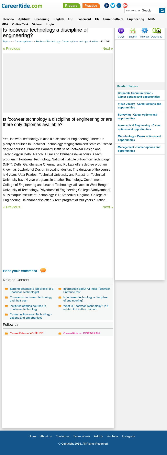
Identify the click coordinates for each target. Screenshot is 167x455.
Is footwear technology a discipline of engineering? (85, 299)
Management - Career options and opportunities (139, 149)
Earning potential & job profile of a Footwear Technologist (31, 290)
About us (46, 436)
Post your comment (20, 271)
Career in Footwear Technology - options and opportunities (31, 316)
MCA (151, 19)
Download (156, 36)
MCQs (121, 36)
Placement (84, 19)
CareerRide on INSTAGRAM (81, 333)
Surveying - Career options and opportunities (137, 116)
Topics (6, 41)
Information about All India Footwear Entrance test (86, 290)
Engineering (135, 19)
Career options (23, 41)
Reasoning (41, 19)
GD (70, 19)
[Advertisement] (58, 83)
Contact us (62, 436)
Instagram (128, 436)
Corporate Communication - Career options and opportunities (139, 95)
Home (32, 436)
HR (97, 19)
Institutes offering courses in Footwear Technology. (28, 307)
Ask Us (98, 436)
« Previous (11, 48)
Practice (91, 5)
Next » (107, 48)
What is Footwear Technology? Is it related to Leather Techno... (85, 307)
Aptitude (24, 19)
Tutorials (144, 36)
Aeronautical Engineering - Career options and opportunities (139, 127)
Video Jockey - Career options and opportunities (139, 105)
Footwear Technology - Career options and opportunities (67, 41)
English (59, 19)
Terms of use (81, 436)
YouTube (112, 436)
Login (50, 24)
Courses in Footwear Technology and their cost (31, 299)
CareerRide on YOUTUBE (26, 333)
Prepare (71, 5)
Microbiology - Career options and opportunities (139, 138)
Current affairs (113, 19)
